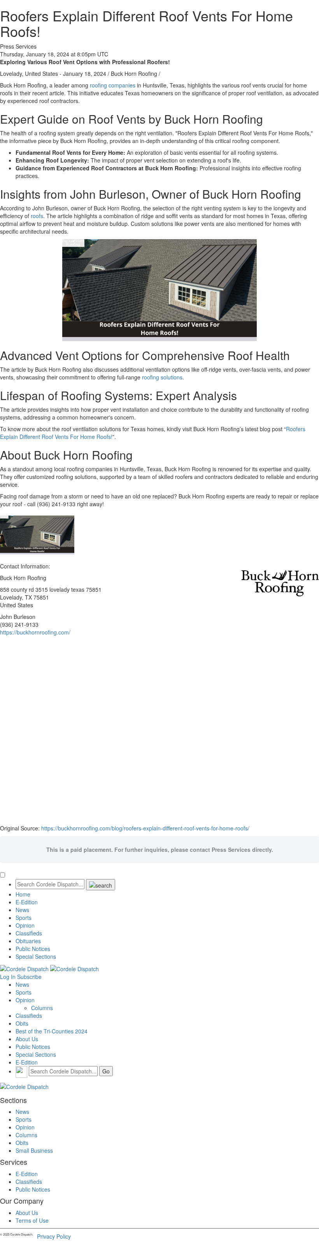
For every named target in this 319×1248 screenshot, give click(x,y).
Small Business (34, 1150)
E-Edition (27, 902)
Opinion (25, 925)
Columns (42, 1008)
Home (23, 894)
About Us (27, 1039)
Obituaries (28, 941)
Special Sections (36, 956)
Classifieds (29, 933)
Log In (8, 977)
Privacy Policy (54, 1236)
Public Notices (33, 949)
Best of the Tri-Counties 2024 (52, 1031)
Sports (24, 917)
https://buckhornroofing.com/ (35, 632)
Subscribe (29, 977)
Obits (22, 1023)
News (22, 910)
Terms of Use (32, 1220)
